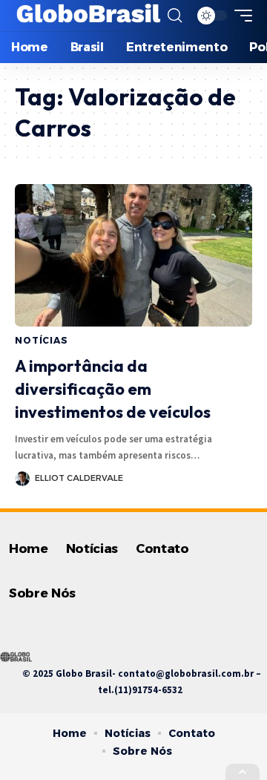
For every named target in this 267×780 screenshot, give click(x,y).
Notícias (41, 340)
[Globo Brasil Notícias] (89, 15)
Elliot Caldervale (79, 478)
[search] (174, 15)
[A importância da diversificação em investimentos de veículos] (133, 255)
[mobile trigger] (239, 16)
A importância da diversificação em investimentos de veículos (113, 388)
